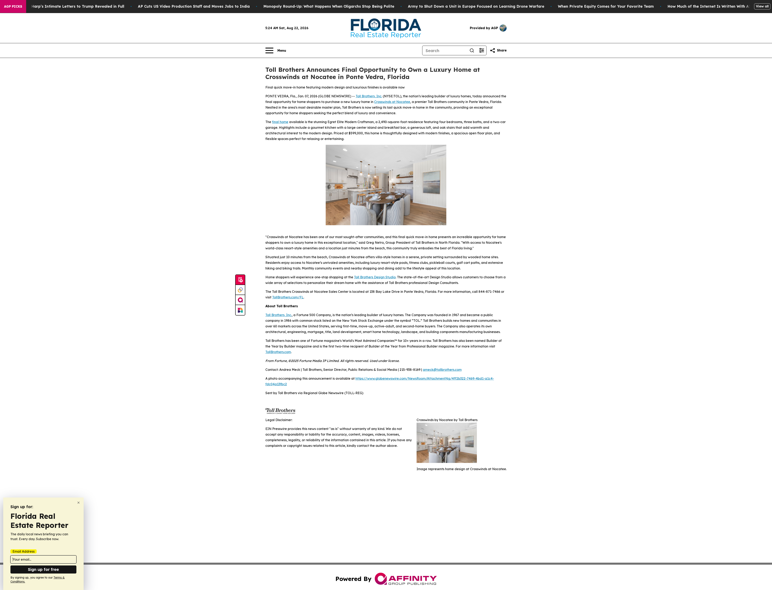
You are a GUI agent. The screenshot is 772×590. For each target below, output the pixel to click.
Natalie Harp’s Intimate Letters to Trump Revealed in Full (70, 6)
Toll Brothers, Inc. (369, 96)
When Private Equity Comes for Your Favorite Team (606, 6)
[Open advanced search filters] (481, 50)
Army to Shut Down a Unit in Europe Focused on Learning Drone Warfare (476, 6)
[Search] (472, 50)
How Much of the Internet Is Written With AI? (710, 6)
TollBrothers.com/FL (288, 297)
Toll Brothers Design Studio (375, 277)
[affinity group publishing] (240, 300)
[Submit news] (240, 280)
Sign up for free (43, 569)
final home (280, 122)
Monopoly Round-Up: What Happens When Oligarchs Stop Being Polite (328, 6)
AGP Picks (13, 6)
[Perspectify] (240, 290)
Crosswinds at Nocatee (392, 102)
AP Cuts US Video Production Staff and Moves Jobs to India (194, 6)
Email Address (23, 551)
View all (762, 6)
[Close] (78, 503)
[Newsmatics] (240, 310)
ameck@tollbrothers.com (442, 370)
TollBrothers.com (278, 352)
